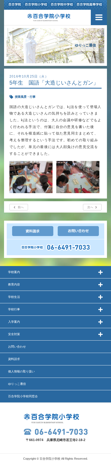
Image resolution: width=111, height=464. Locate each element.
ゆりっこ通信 (17, 383)
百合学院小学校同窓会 (23, 396)
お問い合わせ (17, 346)
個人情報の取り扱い (21, 371)
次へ (90, 207)
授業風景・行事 (25, 96)
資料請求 (14, 359)
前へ (21, 207)
